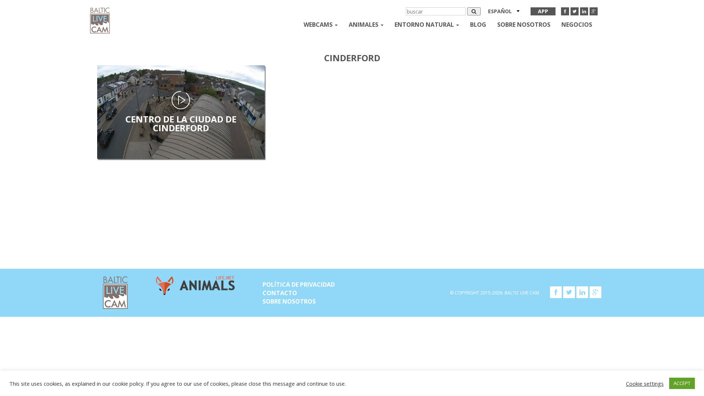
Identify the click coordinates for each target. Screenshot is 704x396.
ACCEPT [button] (682, 383)
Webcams (319, 25)
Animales (364, 25)
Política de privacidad (299, 284)
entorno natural (425, 25)
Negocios (576, 25)
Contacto (280, 293)
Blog (478, 25)
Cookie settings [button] (645, 383)
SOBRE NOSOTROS (523, 25)
